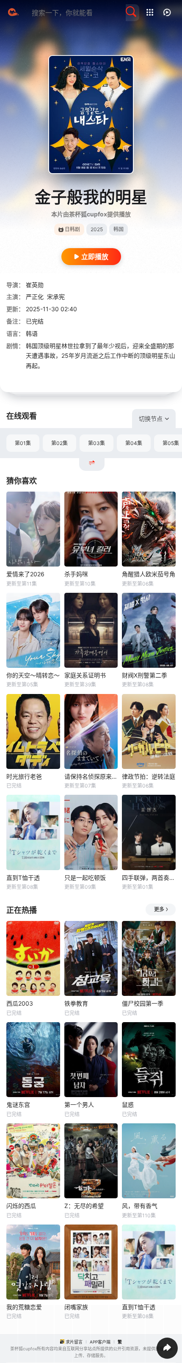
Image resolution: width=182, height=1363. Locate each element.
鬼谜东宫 (18, 1104)
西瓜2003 (19, 1003)
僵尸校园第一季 (142, 1003)
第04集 (133, 443)
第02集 (59, 443)
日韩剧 (72, 229)
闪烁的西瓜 (21, 1205)
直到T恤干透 (23, 877)
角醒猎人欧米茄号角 (148, 574)
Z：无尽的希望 (84, 1205)
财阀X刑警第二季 (144, 675)
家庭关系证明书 (85, 675)
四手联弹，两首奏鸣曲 (149, 877)
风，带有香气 (139, 1205)
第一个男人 (79, 1104)
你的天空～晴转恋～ (33, 675)
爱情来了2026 (25, 574)
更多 (159, 909)
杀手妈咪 (76, 574)
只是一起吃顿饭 (85, 877)
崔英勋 (35, 284)
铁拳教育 (76, 1003)
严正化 (35, 296)
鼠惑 (128, 1104)
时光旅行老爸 (24, 776)
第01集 (23, 443)
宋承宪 (56, 296)
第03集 (96, 443)
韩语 (32, 333)
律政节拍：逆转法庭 (148, 776)
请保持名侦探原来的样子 (91, 776)
